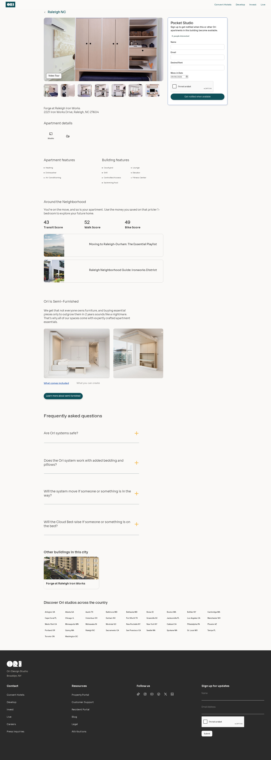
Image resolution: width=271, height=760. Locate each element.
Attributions (79, 731)
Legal (75, 724)
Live (263, 4)
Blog (74, 716)
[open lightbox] (103, 50)
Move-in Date (177, 73)
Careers (11, 724)
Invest (252, 4)
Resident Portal (80, 709)
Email (173, 52)
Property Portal (80, 694)
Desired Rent (177, 63)
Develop (240, 4)
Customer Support (83, 702)
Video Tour (53, 76)
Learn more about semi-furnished (63, 396)
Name (173, 42)
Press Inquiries (15, 731)
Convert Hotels (222, 4)
